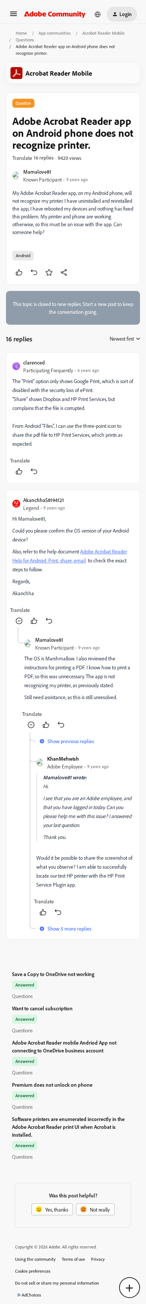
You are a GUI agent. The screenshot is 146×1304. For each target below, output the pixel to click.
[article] (73, 418)
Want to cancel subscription (42, 1008)
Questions (25, 39)
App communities (55, 33)
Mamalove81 (37, 171)
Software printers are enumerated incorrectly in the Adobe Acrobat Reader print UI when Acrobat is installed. (68, 1127)
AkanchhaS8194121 (43, 500)
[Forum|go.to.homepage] (55, 14)
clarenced (34, 362)
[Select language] (98, 14)
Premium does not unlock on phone (52, 1085)
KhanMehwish (63, 758)
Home (21, 33)
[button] (13, 16)
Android (23, 255)
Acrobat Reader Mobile (103, 33)
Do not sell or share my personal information (57, 1283)
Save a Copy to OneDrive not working (53, 974)
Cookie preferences (33, 1271)
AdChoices (31, 1295)
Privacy (98, 1259)
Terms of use (73, 1259)
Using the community (35, 1259)
